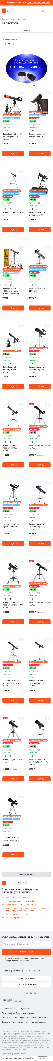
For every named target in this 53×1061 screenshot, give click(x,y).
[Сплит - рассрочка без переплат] (6, 121)
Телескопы (22, 19)
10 (11, 285)
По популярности (9, 39)
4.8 (33, 130)
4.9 (6, 130)
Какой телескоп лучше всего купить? (21, 904)
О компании (7, 1008)
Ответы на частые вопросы (17, 914)
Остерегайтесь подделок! (36, 1022)
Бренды (21, 1017)
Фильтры (26, 30)
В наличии (9, 44)
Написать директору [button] (28, 985)
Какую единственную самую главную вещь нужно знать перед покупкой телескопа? (27, 909)
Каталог (13, 19)
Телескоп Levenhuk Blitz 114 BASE (39, 289)
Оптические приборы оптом (14, 1013)
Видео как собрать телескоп (18, 897)
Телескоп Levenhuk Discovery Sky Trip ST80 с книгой (12, 604)
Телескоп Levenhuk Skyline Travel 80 (37, 213)
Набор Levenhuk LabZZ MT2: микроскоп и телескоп (12, 136)
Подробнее (29, 1058)
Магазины (31, 1017)
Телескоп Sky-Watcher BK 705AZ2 (39, 603)
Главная (5, 19)
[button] (16, 85)
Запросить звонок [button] (28, 978)
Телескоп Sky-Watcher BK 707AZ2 (39, 446)
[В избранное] (19, 93)
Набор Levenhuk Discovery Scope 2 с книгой (10, 369)
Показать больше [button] (26, 874)
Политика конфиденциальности (14, 1054)
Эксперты (6, 1022)
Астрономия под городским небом (20, 901)
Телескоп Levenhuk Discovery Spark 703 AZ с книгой (39, 761)
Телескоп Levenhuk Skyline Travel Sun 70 (11, 839)
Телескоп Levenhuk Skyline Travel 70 (37, 135)
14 (12, 130)
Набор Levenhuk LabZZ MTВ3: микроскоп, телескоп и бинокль (12, 291)
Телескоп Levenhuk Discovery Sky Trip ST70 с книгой (39, 369)
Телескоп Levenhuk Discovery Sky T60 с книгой (10, 448)
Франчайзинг (18, 1022)
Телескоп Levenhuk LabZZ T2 (13, 213)
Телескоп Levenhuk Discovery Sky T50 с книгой (37, 683)
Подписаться (26, 951)
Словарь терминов (14, 917)
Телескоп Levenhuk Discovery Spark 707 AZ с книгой (12, 683)
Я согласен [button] (42, 1058)
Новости (31, 1013)
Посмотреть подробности (38, 2)
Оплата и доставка (22, 1008)
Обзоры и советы (9, 1017)
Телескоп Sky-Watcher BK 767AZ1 (13, 760)
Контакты (42, 1017)
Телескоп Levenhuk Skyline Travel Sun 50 (11, 525)
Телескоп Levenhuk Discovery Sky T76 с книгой (37, 526)
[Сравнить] (22, 93)
